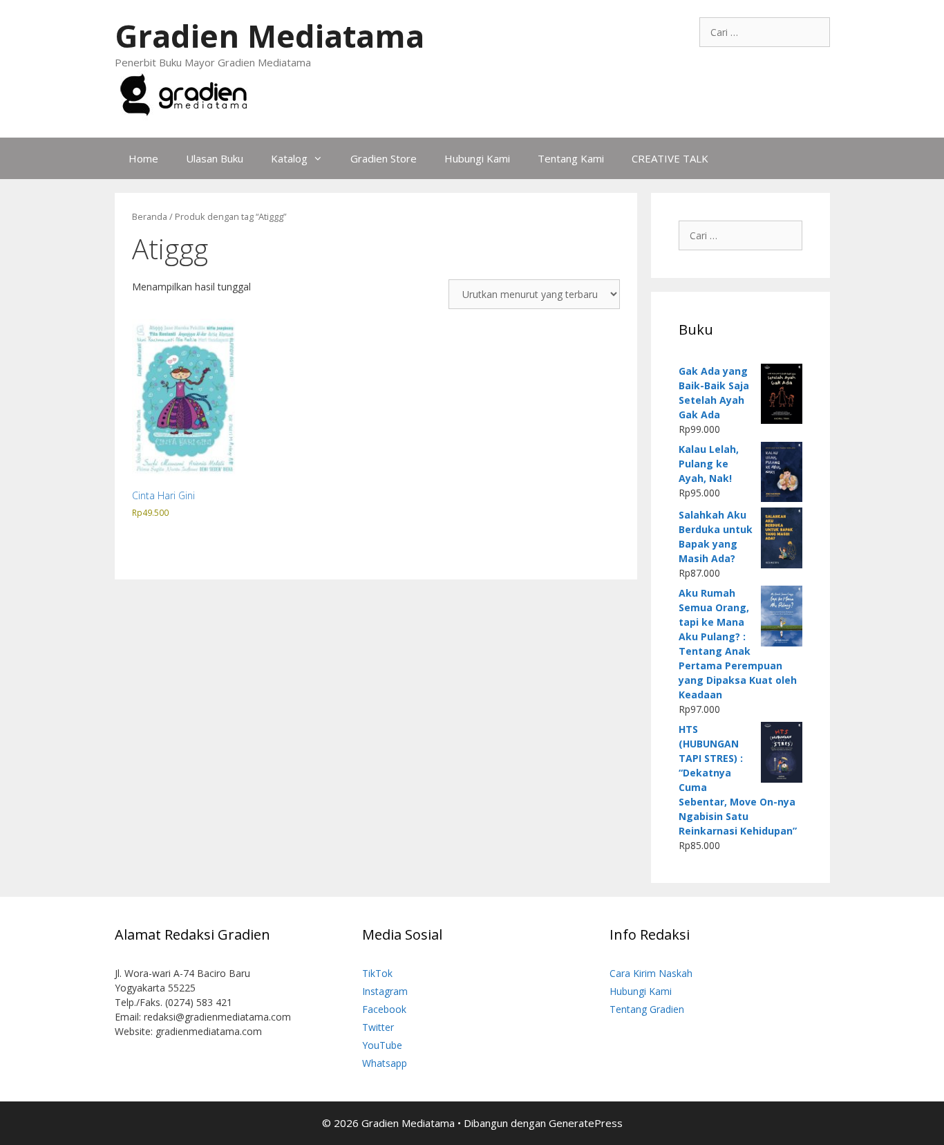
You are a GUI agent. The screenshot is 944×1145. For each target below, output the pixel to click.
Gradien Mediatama (269, 36)
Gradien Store (383, 158)
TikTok (377, 973)
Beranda (149, 216)
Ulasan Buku (214, 158)
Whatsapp (384, 1063)
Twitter (378, 1027)
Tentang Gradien (647, 1009)
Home (143, 158)
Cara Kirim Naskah (651, 973)
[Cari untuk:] (764, 32)
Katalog (289, 158)
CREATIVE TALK (670, 158)
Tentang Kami (571, 158)
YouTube (382, 1045)
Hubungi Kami (477, 158)
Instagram (385, 991)
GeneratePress (586, 1123)
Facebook (384, 1009)
